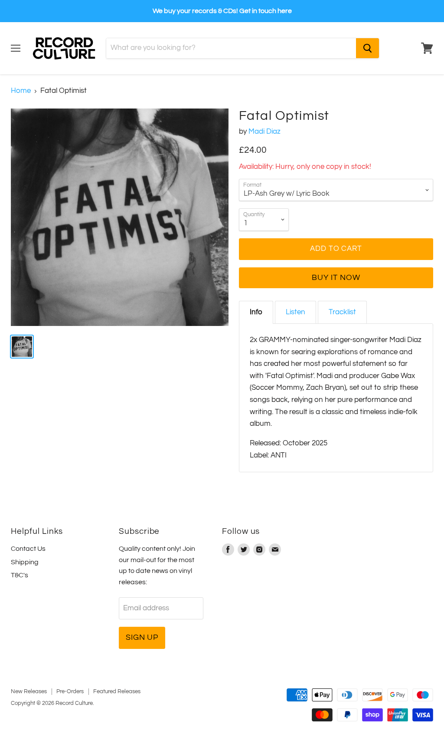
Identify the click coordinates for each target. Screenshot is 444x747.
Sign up (142, 637)
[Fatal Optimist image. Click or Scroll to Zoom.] (120, 217)
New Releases (29, 691)
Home (21, 91)
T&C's (19, 575)
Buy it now (336, 277)
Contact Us (28, 548)
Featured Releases (116, 691)
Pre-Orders (70, 691)
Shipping (25, 562)
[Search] (367, 48)
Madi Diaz (264, 131)
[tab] (256, 312)
